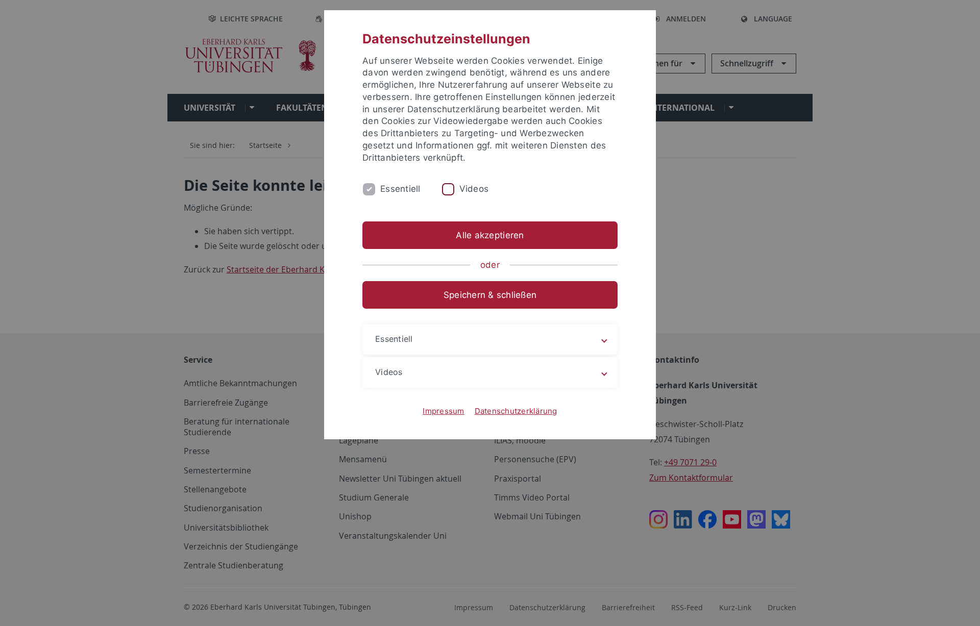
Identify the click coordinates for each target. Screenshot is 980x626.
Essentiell (400, 189)
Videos (474, 189)
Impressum (443, 411)
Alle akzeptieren (490, 235)
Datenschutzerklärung (516, 411)
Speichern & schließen (490, 295)
